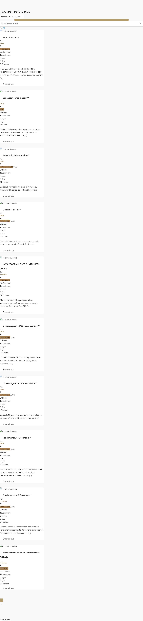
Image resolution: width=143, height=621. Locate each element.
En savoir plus (8, 141)
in (0, 106)
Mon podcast (4, 84)
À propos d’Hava (35, 6)
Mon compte (19, 84)
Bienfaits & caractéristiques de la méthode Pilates (47, 12)
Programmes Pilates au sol (9, 12)
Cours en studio (24, 12)
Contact (11, 84)
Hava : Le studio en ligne (8, 6)
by (1, 159)
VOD (2, 109)
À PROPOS (33, 3)
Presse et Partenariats (37, 9)
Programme (5, 280)
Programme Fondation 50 (9, 9)
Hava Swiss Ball (6, 167)
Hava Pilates (5, 221)
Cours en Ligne (5, 3)
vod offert (4, 568)
